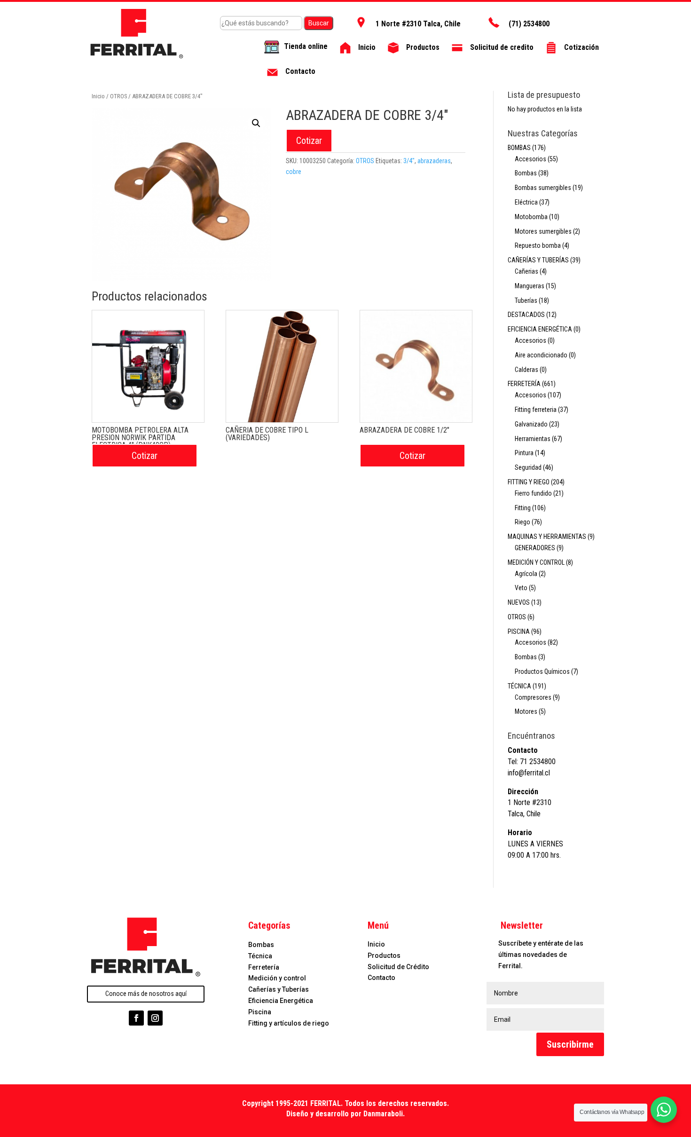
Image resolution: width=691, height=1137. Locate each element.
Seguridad (528, 467)
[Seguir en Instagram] (155, 1018)
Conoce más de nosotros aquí (146, 993)
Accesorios (530, 159)
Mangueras (529, 286)
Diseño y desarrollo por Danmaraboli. (345, 1113)
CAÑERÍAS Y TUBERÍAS (538, 260)
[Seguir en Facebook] (136, 1018)
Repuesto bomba (538, 245)
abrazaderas (434, 161)
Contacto (381, 977)
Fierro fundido (533, 493)
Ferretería (263, 967)
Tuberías (526, 300)
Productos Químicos (542, 671)
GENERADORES (535, 548)
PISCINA (519, 631)
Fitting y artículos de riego (288, 1023)
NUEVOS (519, 602)
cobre (293, 171)
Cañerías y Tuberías (278, 989)
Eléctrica (526, 202)
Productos (384, 955)
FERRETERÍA (524, 383)
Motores (526, 711)
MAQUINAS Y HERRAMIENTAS (547, 536)
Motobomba (531, 217)
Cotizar (309, 140)
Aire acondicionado (541, 355)
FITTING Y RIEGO (529, 482)
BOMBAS (519, 147)
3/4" (409, 161)
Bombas (526, 173)
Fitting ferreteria (536, 409)
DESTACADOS (526, 314)
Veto (521, 588)
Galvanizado (531, 424)
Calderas (526, 369)
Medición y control (277, 978)
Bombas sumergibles (543, 187)
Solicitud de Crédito (398, 967)
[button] (256, 123)
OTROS (118, 96)
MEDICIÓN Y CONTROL (536, 562)
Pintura (524, 453)
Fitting (523, 508)
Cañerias (526, 271)
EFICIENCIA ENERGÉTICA (540, 329)
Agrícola (526, 573)
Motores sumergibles (543, 231)
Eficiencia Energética (280, 1000)
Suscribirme (570, 1044)
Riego (522, 522)
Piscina (259, 1012)
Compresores (533, 697)
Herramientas (532, 438)
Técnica (260, 956)
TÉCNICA (519, 686)
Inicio (98, 96)
